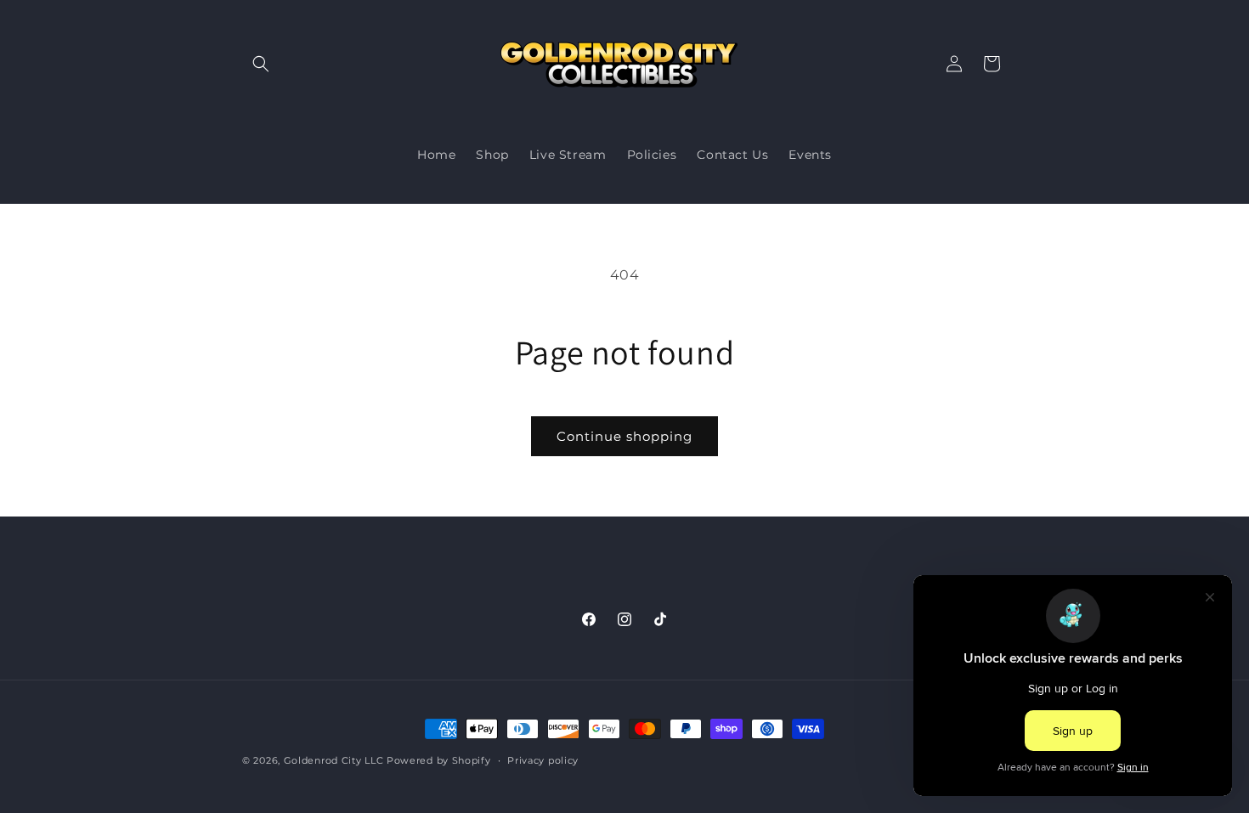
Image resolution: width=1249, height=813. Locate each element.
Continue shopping (624, 436)
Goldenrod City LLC (334, 760)
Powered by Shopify (439, 760)
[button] (261, 63)
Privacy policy (543, 759)
